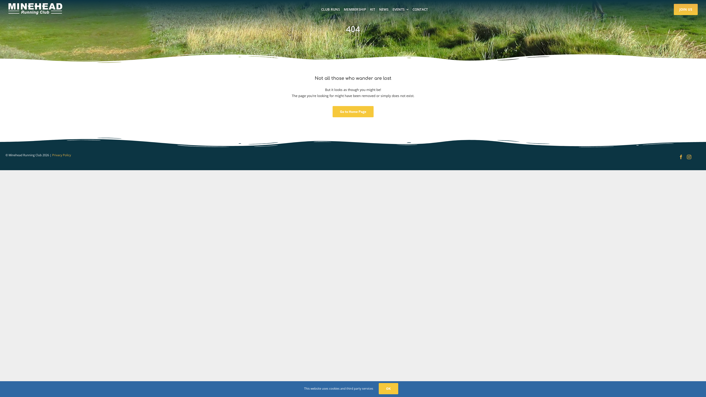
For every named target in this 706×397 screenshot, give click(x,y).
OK (388, 389)
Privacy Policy (61, 155)
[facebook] (681, 157)
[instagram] (689, 157)
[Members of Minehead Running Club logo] (35, 5)
